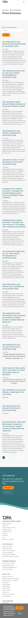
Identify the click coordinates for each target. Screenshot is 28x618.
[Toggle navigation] (24, 2)
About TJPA (5, 10)
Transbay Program (9, 561)
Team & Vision (6, 590)
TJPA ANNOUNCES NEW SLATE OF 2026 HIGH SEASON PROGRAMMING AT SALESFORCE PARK (13, 74)
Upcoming (5, 603)
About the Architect (8, 539)
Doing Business (6, 596)
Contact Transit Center (9, 527)
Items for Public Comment (10, 580)
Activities (5, 535)
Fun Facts (5, 533)
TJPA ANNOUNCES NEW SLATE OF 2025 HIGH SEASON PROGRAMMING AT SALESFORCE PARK (13, 254)
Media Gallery (6, 584)
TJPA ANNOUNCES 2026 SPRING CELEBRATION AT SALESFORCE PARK (11, 133)
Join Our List (8, 487)
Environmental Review (8, 554)
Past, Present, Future (8, 563)
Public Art (5, 525)
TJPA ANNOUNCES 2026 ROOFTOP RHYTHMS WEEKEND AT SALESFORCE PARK (14, 44)
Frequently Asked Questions (10, 556)
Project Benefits (7, 548)
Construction (6, 588)
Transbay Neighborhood (9, 567)
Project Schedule (7, 552)
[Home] (12, 2)
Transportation (6, 529)
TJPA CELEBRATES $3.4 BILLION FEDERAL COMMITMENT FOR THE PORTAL (14, 392)
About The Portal (7, 546)
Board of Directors (7, 576)
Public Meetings (7, 601)
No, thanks (19, 613)
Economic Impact (7, 569)
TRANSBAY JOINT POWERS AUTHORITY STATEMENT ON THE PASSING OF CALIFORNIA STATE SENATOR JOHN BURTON (13, 223)
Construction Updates (8, 550)
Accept (19, 608)
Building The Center (8, 565)
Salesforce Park (6, 531)
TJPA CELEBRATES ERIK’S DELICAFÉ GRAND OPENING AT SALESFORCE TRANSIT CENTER (13, 104)
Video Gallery (6, 586)
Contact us (8, 492)
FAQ (3, 537)
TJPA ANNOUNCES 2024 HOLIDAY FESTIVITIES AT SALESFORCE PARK (11, 347)
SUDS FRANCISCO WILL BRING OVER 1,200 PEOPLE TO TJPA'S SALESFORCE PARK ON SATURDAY (13, 371)
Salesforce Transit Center (11, 521)
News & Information (15, 10)
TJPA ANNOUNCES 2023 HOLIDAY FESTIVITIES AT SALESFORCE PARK (11, 408)
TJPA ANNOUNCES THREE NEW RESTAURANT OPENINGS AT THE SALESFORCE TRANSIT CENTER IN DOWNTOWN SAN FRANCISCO (13, 426)
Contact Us (5, 592)
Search (6, 35)
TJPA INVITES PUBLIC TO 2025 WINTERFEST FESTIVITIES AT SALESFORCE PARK (13, 162)
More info (10, 615)
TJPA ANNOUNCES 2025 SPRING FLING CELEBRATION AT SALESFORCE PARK (13, 286)
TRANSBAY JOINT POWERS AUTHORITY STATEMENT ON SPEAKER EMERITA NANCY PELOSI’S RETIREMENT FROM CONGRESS (13, 193)
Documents (5, 582)
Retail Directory (7, 523)
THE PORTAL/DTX (7, 544)
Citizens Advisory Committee (10, 578)
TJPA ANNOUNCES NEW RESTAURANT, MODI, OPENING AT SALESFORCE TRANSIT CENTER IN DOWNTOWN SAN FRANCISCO (13, 317)
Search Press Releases (9, 27)
